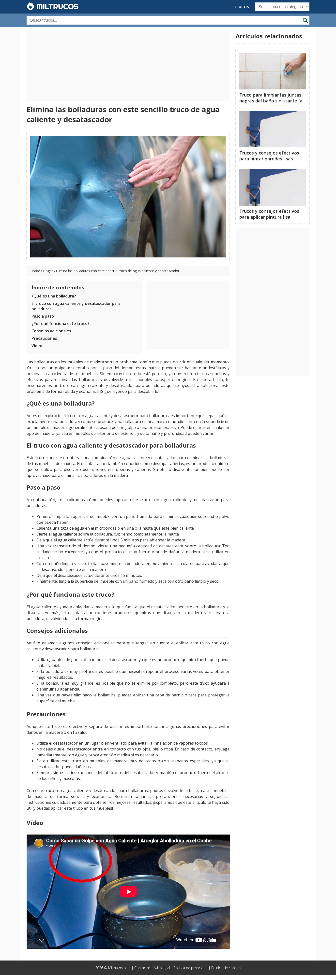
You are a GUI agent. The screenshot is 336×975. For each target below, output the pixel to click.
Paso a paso (42, 316)
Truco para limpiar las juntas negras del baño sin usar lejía (271, 98)
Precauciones (44, 338)
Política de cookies (226, 967)
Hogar (48, 270)
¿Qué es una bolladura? (53, 296)
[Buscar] (305, 20)
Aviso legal (162, 967)
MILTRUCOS (56, 6)
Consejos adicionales (51, 331)
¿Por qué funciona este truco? (60, 323)
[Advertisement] (128, 66)
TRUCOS (241, 6)
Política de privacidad (191, 967)
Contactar (142, 967)
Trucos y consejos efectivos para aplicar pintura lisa (269, 214)
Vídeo (36, 345)
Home (35, 270)
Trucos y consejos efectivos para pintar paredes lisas (269, 156)
